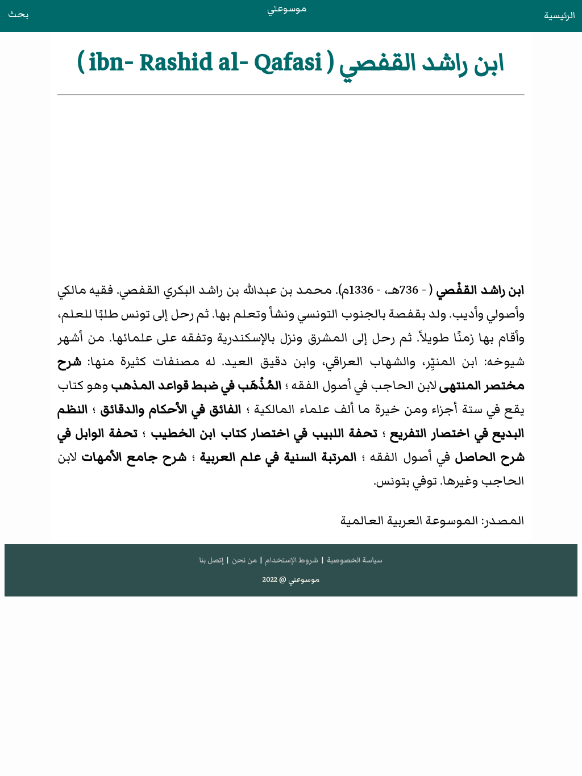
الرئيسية (559, 15)
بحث (18, 14)
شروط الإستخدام (291, 560)
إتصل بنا (211, 560)
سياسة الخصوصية (355, 560)
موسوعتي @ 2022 (291, 579)
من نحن (244, 560)
